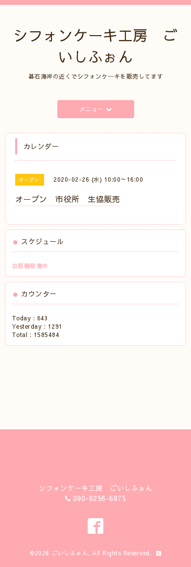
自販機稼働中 (30, 266)
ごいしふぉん (69, 553)
